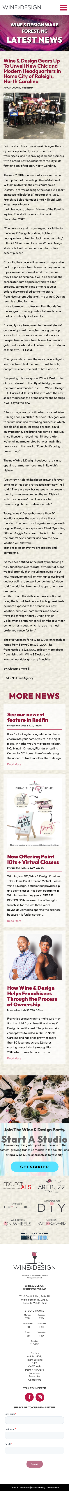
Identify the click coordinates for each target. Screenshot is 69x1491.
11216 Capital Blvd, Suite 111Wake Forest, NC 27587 (34, 1298)
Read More (14, 764)
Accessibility (53, 1487)
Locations (34, 1373)
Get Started (34, 1166)
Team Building (34, 1359)
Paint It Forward (34, 1369)
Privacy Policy (38, 1487)
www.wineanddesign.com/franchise (27, 659)
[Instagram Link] (40, 1397)
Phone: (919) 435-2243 (34, 1303)
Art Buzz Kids (34, 1356)
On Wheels (34, 1366)
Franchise (34, 1376)
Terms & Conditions (20, 1487)
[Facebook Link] (29, 1397)
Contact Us (34, 1379)
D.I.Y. (34, 1363)
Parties (35, 1353)
